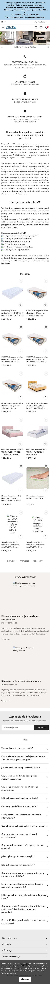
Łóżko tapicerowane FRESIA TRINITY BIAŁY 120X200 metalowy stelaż (36, 452)
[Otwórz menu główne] (2, 27)
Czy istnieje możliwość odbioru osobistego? (22, 825)
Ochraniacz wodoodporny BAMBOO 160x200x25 (35, 497)
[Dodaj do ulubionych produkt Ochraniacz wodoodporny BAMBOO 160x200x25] (46, 466)
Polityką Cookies (39, 963)
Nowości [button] (11, 560)
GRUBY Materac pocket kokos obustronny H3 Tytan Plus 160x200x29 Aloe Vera (37, 313)
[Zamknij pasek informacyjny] (48, 10)
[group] (25, 38)
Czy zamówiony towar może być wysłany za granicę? (22, 847)
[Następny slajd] (48, 47)
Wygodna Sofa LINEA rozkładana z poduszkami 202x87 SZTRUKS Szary (10, 544)
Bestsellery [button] (37, 560)
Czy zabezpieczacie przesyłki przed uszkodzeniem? (19, 836)
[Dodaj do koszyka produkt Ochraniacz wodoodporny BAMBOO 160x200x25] (45, 490)
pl (2, 22)
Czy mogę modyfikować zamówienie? (19, 806)
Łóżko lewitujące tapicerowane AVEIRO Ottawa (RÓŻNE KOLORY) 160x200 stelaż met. (37, 405)
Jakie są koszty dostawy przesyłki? (18, 856)
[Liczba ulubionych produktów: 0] (41, 27)
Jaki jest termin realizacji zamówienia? (19, 798)
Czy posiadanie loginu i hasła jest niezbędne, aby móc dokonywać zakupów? (23, 758)
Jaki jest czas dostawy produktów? (18, 864)
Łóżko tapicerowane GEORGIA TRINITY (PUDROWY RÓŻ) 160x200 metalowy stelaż (12, 452)
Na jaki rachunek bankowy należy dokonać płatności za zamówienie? (22, 886)
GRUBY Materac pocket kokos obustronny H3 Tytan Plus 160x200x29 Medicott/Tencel (37, 359)
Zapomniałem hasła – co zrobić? (17, 748)
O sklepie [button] (6, 944)
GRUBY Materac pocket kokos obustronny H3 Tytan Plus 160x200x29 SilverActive (12, 359)
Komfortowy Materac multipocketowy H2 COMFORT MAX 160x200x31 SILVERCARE (12, 313)
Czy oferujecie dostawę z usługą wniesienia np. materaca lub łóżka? (22, 875)
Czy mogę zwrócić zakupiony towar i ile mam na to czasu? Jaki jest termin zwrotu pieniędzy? (23, 909)
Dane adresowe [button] (9, 938)
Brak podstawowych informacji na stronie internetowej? (21, 816)
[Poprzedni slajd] (2, 47)
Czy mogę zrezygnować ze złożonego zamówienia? (19, 788)
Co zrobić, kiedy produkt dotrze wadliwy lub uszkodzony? (23, 922)
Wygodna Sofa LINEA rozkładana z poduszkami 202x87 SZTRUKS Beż (35, 544)
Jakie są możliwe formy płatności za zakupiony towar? (23, 897)
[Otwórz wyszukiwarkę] (36, 27)
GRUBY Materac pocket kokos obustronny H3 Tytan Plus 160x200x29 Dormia (12, 405)
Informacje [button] (7, 950)
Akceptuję (25, 979)
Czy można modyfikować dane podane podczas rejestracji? (20, 777)
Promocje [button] (24, 560)
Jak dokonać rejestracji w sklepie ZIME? (20, 767)
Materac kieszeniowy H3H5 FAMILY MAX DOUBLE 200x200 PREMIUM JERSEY (11, 498)
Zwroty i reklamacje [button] (11, 956)
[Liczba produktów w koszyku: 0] (46, 27)
